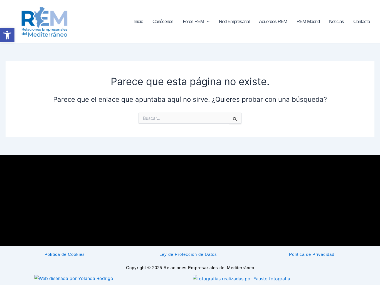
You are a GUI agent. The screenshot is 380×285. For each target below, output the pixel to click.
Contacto (361, 21)
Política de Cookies (65, 254)
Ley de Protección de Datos (188, 254)
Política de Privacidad (311, 254)
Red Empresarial (234, 21)
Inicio (138, 21)
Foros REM (193, 21)
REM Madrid (308, 21)
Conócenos (162, 21)
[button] (206, 21)
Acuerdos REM (273, 21)
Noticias (336, 21)
